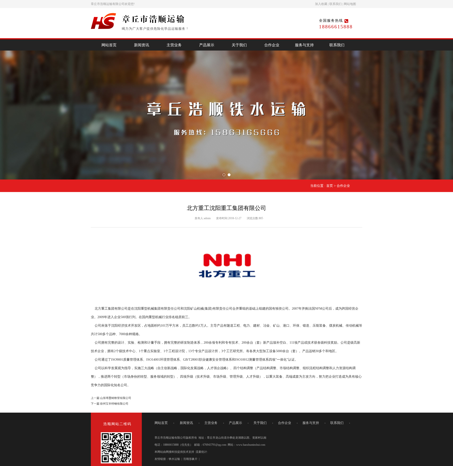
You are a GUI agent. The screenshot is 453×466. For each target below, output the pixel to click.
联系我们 (335, 4)
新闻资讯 (141, 45)
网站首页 (109, 45)
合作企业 (271, 45)
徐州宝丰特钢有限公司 (114, 403)
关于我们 (239, 45)
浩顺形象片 (190, 459)
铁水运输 (174, 459)
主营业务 (174, 45)
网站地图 (350, 4)
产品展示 (206, 45)
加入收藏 (321, 4)
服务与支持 (304, 45)
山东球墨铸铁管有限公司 (115, 398)
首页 (329, 186)
